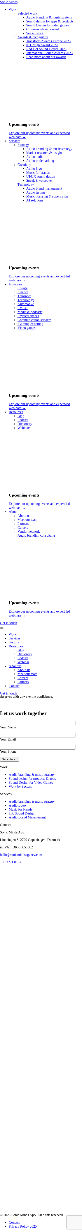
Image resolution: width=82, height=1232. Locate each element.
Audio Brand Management (27, 817)
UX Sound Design (22, 813)
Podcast (22, 658)
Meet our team (27, 674)
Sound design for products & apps (32, 778)
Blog (20, 650)
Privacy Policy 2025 (23, 1226)
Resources (16, 646)
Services (14, 638)
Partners (23, 682)
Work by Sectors (20, 786)
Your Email (8, 739)
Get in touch (8, 623)
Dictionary (24, 654)
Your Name (8, 727)
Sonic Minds (8, 2)
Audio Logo (17, 805)
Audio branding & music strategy (32, 774)
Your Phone (8, 751)
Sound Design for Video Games (31, 782)
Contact (14, 686)
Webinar (23, 662)
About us (15, 666)
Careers (22, 678)
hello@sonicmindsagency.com (21, 855)
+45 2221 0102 (10, 862)
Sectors (14, 642)
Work (12, 634)
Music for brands (20, 809)
